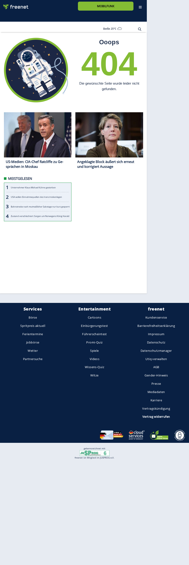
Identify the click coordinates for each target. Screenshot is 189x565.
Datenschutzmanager (156, 351)
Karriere (156, 400)
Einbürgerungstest (94, 326)
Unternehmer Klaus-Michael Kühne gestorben (33, 187)
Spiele (94, 351)
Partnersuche (33, 359)
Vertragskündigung (156, 408)
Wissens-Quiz (94, 367)
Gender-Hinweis (156, 375)
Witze (94, 375)
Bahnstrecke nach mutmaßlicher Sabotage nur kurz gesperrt (40, 206)
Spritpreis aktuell (32, 326)
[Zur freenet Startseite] (14, 5)
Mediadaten (156, 392)
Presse (156, 384)
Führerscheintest (94, 334)
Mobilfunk (105, 6)
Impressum (156, 334)
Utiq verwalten (156, 359)
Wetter (33, 351)
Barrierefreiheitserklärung (156, 326)
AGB (156, 367)
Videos (95, 359)
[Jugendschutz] (94, 452)
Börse (33, 318)
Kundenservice (156, 318)
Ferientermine (32, 334)
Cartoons (94, 318)
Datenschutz (156, 342)
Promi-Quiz (94, 342)
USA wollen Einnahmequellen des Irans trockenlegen (36, 196)
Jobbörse (32, 342)
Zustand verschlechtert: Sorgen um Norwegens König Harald (40, 216)
